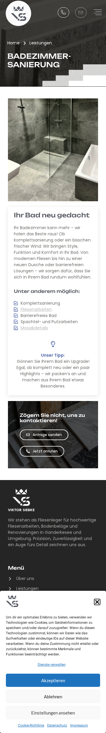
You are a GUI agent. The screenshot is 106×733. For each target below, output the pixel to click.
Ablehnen (53, 696)
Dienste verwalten (52, 664)
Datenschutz (57, 725)
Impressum (79, 725)
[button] (97, 602)
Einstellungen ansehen (53, 712)
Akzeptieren (53, 680)
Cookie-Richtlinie (31, 725)
